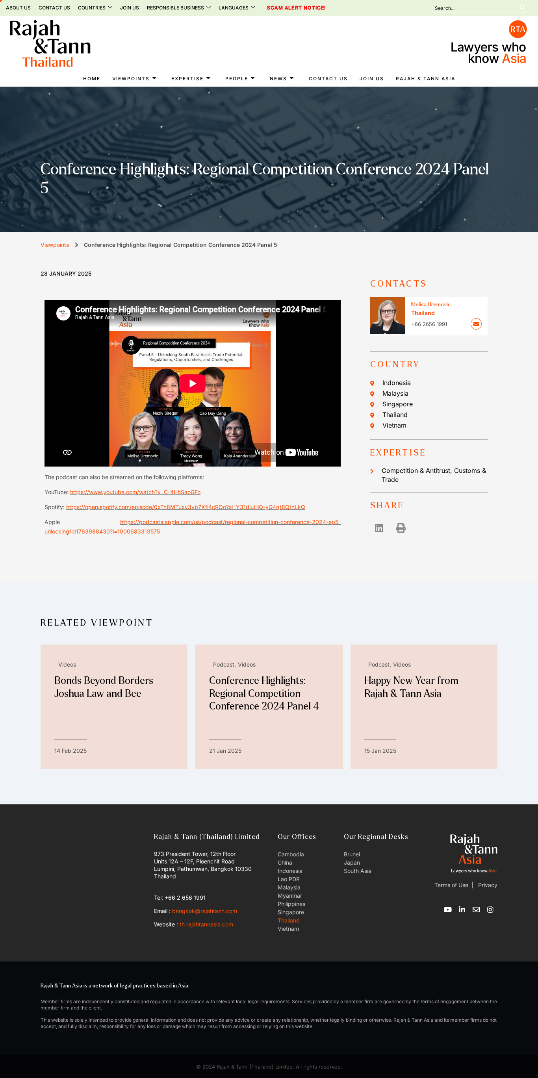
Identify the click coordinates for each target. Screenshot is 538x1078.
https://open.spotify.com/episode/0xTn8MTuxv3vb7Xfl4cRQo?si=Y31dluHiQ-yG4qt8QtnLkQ (185, 507)
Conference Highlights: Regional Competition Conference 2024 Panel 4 (264, 693)
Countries (92, 8)
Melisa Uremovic (431, 304)
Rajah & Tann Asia (425, 78)
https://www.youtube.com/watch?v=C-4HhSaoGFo (135, 492)
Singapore (397, 404)
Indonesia (396, 383)
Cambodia (291, 854)
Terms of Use (451, 885)
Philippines (291, 903)
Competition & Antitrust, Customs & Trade (434, 475)
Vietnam (394, 425)
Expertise (187, 78)
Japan (352, 862)
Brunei (352, 854)
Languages (234, 8)
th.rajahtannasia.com (206, 924)
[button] (379, 528)
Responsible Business (175, 8)
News (278, 78)
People (236, 78)
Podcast (223, 664)
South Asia (357, 870)
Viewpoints (131, 78)
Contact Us (54, 8)
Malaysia (395, 393)
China (285, 862)
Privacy (487, 885)
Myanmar (290, 895)
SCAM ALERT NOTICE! (285, 8)
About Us (18, 8)
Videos (67, 664)
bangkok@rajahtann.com (204, 911)
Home (91, 78)
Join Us (129, 8)
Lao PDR (289, 879)
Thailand (395, 415)
